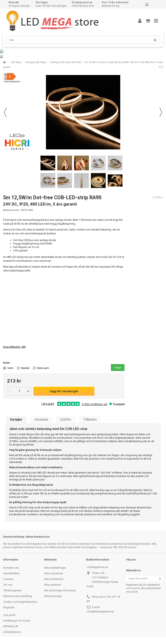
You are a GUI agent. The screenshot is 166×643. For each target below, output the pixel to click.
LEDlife (65, 419)
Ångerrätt (8, 607)
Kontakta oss (11, 567)
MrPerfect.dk (10, 626)
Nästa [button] (160, 112)
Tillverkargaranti (12, 590)
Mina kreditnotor (54, 579)
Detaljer (16, 419)
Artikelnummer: (11, 210)
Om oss (7, 584)
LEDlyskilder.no (12, 631)
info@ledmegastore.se (100, 611)
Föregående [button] (5, 112)
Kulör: (7, 362)
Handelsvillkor (11, 573)
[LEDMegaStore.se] (66, 21)
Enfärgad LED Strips (36, 62)
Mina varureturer (53, 573)
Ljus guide (9, 614)
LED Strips (16, 62)
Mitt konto (50, 559)
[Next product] (162, 66)
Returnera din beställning (17, 596)
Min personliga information (60, 590)
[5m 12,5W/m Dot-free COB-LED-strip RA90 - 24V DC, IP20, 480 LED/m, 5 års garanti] (47, 163)
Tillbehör (90, 419)
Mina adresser (52, 584)
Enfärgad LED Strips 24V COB (65, 62)
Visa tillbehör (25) (14, 346)
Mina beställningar (55, 567)
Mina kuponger (53, 596)
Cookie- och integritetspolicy (20, 601)
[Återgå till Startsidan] (4, 62)
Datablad (41, 419)
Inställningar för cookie (16, 620)
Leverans (8, 579)
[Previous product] (160, 66)
